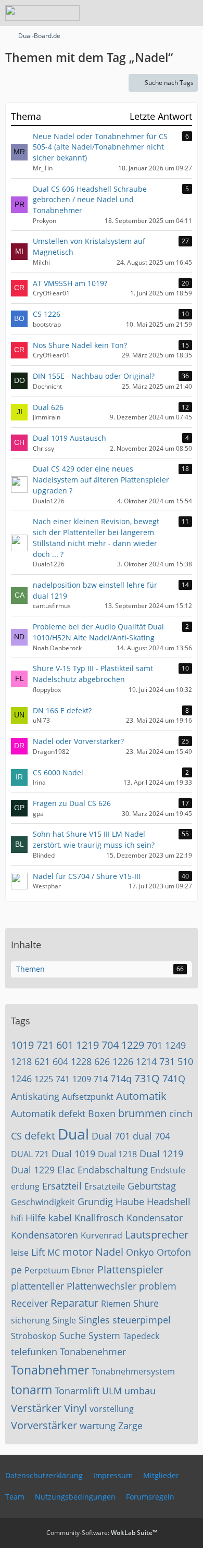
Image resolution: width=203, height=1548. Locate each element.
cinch (181, 1113)
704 (110, 1045)
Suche (72, 1335)
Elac (66, 1169)
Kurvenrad (101, 1235)
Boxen (102, 1113)
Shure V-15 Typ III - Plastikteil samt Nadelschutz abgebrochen (93, 673)
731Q (147, 1078)
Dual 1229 (33, 1169)
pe (16, 1270)
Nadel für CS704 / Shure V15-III (87, 876)
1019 (22, 1045)
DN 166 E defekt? (62, 710)
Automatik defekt (48, 1113)
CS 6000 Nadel (58, 772)
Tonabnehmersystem (133, 1371)
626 (102, 1061)
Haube (130, 1201)
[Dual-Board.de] (42, 13)
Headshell (169, 1201)
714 (101, 1079)
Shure (146, 1303)
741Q (173, 1078)
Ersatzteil (62, 1186)
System (104, 1335)
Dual (73, 1134)
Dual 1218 (117, 1154)
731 (167, 1061)
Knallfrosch (99, 1217)
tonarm (31, 1389)
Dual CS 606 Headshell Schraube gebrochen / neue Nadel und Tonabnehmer (90, 199)
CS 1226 (46, 314)
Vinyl (75, 1408)
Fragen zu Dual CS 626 (72, 803)
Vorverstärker (44, 1425)
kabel (60, 1217)
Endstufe (167, 1170)
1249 (175, 1045)
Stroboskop (34, 1336)
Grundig (95, 1201)
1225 (43, 1079)
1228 (81, 1061)
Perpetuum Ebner (59, 1270)
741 (63, 1079)
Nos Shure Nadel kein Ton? (80, 345)
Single (64, 1320)
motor (77, 1252)
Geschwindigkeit (43, 1202)
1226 (122, 1061)
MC (53, 1252)
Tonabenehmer (93, 1351)
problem (157, 1286)
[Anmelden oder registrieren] (163, 13)
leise (20, 1252)
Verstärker (36, 1408)
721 (45, 1045)
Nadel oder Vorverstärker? (78, 741)
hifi (17, 1218)
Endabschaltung (113, 1169)
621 (42, 1061)
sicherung (30, 1320)
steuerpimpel (141, 1320)
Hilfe (36, 1217)
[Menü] (189, 13)
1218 (21, 1061)
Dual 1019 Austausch (69, 438)
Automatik (141, 1096)
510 (185, 1061)
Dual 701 (111, 1136)
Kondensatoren (44, 1235)
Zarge (130, 1425)
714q (121, 1078)
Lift (38, 1252)
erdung (25, 1186)
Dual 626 (48, 407)
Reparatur (74, 1303)
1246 (21, 1078)
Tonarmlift (77, 1390)
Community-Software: (101, 1532)
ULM (112, 1390)
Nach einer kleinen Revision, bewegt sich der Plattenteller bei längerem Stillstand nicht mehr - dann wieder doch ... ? (96, 537)
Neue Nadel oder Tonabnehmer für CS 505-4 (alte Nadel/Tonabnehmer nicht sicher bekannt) (100, 147)
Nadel (109, 1252)
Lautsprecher (156, 1235)
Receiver (29, 1303)
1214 (146, 1061)
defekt (39, 1136)
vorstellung (112, 1409)
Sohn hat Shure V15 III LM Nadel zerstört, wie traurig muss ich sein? (94, 839)
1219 (87, 1045)
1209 (81, 1079)
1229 (132, 1045)
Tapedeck (141, 1336)
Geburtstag (152, 1186)
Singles (94, 1320)
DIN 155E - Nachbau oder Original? (94, 376)
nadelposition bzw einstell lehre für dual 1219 (95, 590)
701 (154, 1045)
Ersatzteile (104, 1186)
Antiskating (35, 1096)
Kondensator (154, 1217)
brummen (142, 1113)
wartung (98, 1425)
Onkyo (140, 1252)
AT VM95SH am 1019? (70, 283)
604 (60, 1061)
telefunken (34, 1351)
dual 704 (151, 1136)
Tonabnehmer (50, 1369)
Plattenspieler (130, 1269)
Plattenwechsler (101, 1286)
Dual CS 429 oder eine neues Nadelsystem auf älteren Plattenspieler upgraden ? (101, 479)
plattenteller (37, 1286)
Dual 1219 (161, 1153)
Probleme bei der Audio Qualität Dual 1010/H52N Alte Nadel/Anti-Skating (98, 632)
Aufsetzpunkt (87, 1097)
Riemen (116, 1303)
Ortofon (174, 1252)
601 (64, 1045)
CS (16, 1136)
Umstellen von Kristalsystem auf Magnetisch (89, 246)
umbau (140, 1390)
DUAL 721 (30, 1154)
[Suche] (137, 13)
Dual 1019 (73, 1153)
